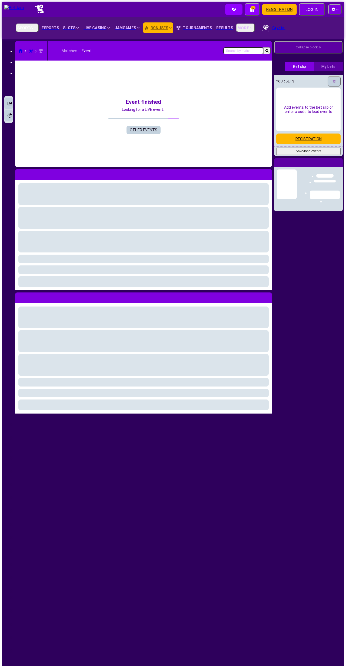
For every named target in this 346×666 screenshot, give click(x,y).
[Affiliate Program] (233, 9)
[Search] (267, 50)
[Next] (31, 297)
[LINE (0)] (20, 50)
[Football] (31, 50)
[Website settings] (335, 9)
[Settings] (334, 127)
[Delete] (266, 297)
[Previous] (19, 297)
